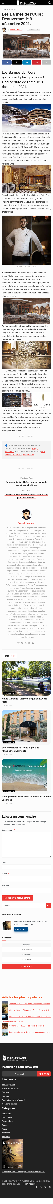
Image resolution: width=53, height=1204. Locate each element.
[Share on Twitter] (17, 62)
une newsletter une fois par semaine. (25, 453)
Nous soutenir (21, 929)
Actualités (12, 9)
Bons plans (7, 1117)
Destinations (7, 1121)
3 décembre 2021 (33, 29)
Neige (4, 1129)
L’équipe (5, 1096)
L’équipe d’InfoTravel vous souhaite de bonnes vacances (26, 798)
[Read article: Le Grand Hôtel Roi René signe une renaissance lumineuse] (26, 727)
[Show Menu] (3, 2)
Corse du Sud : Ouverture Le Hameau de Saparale (29, 1003)
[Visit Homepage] (26, 2)
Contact (5, 1092)
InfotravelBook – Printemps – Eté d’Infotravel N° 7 (29, 1010)
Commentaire (8, 830)
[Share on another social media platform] (46, 62)
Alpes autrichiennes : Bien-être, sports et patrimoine (30, 1032)
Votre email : (26, 954)
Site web (5, 885)
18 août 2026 (8, 705)
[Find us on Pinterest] (50, 1186)
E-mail (5, 873)
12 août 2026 (8, 803)
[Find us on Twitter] (41, 1186)
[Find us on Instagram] (45, 1186)
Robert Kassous (16, 29)
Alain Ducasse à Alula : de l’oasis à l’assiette (27, 1025)
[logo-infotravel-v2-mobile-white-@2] (15, 1058)
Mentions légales (9, 1103)
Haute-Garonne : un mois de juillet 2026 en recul (24, 700)
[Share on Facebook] (7, 62)
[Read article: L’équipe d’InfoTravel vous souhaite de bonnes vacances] (26, 776)
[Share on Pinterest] (36, 62)
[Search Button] (49, 2)
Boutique (6, 1136)
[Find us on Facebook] (36, 1186)
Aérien (5, 1125)
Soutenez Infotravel (10, 1088)
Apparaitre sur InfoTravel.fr (13, 1100)
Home (4, 9)
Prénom (26, 944)
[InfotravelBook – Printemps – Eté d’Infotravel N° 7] (26, 1154)
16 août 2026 (8, 754)
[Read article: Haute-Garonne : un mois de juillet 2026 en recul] (26, 678)
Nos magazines (8, 1084)
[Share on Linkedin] (27, 62)
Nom (5, 862)
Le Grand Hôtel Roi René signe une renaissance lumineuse (20, 749)
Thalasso (6, 1132)
